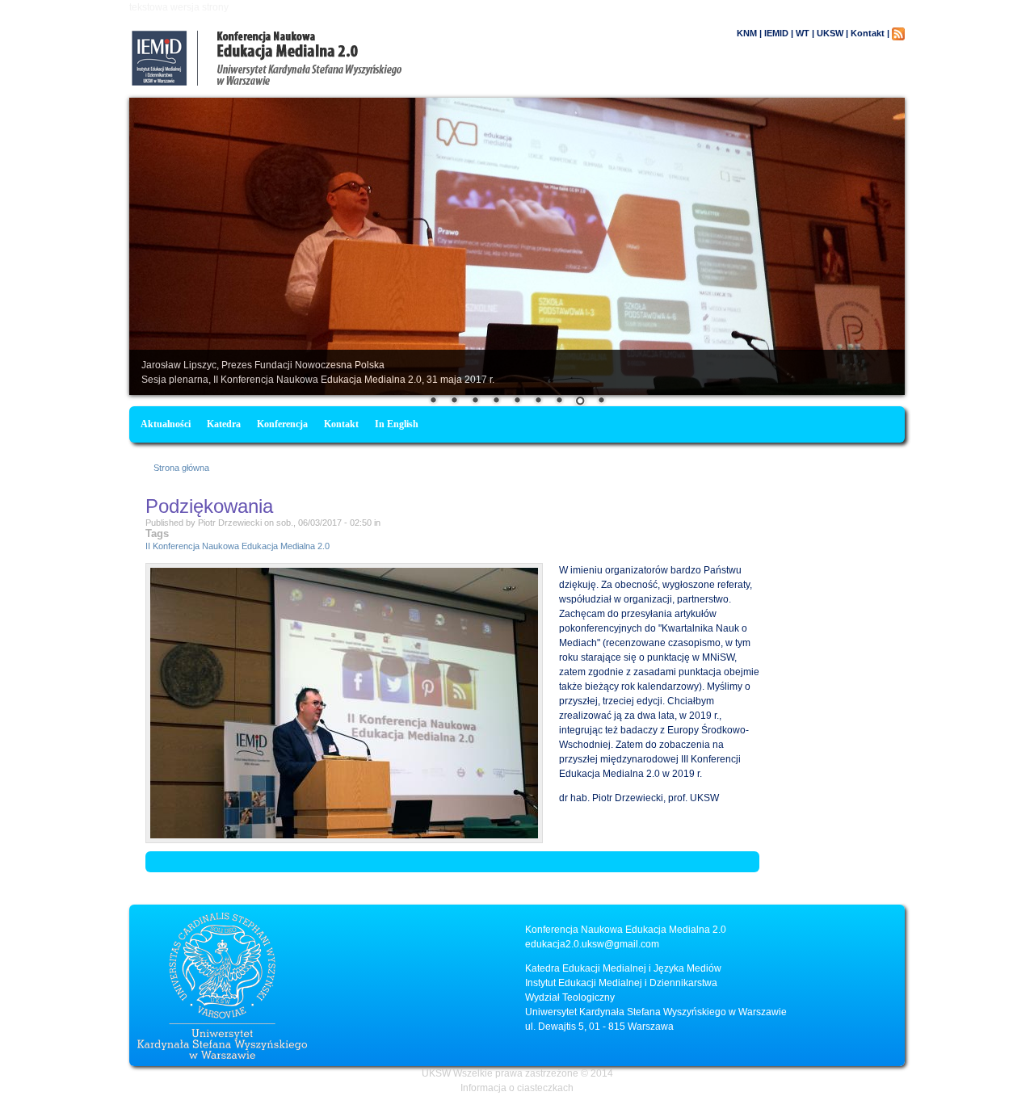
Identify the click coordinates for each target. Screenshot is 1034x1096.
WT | (805, 33)
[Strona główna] (335, 82)
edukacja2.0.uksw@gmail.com (592, 944)
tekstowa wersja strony (179, 7)
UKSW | (832, 33)
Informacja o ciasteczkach (517, 1088)
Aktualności (166, 424)
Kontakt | (870, 33)
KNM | (749, 33)
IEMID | (778, 33)
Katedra (224, 424)
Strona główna (181, 467)
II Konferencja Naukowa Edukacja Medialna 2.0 (237, 546)
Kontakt (341, 424)
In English (396, 424)
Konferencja (282, 424)
